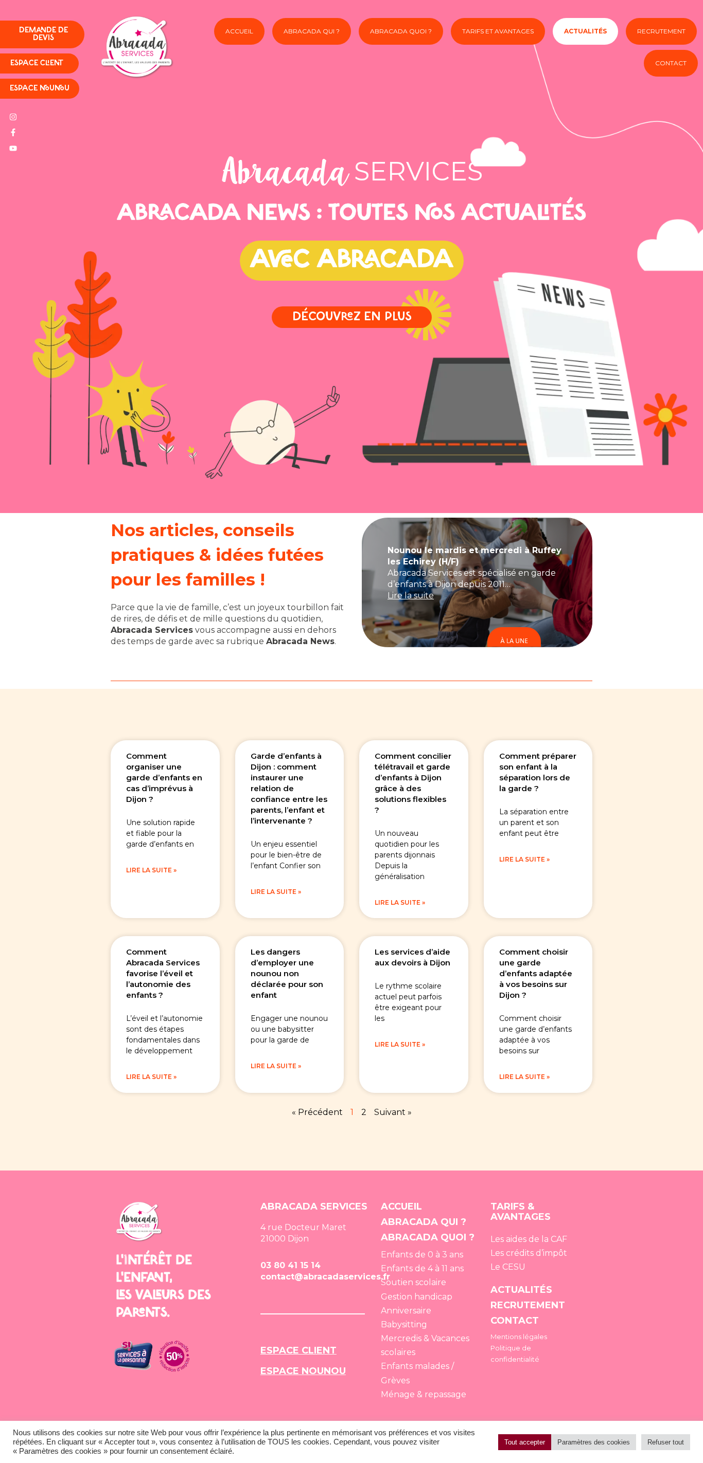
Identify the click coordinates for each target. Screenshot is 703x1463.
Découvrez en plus (351, 317)
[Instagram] (13, 116)
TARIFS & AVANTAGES (520, 1211)
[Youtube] (13, 148)
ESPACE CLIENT (298, 1350)
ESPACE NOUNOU (303, 1371)
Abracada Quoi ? (401, 31)
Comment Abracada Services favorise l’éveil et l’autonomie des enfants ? (163, 973)
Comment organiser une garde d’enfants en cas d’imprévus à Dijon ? (164, 777)
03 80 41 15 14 (290, 1265)
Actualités (585, 31)
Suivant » (393, 1112)
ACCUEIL (401, 1206)
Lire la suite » (151, 870)
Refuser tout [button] (665, 1442)
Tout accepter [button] (524, 1442)
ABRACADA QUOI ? (427, 1237)
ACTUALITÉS (521, 1289)
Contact (671, 63)
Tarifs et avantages (498, 31)
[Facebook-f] (13, 132)
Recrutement (661, 31)
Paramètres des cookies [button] (593, 1442)
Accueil (239, 31)
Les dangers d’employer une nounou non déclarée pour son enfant (287, 973)
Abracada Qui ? (312, 31)
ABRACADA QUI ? (423, 1222)
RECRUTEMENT (527, 1305)
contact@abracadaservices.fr (325, 1277)
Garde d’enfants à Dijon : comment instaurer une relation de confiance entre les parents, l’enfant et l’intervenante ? (289, 788)
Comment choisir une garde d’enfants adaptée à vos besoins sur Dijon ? (535, 973)
